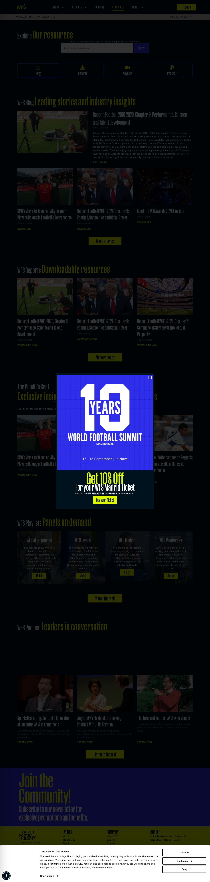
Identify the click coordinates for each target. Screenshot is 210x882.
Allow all (184, 852)
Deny (184, 869)
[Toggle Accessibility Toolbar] (6, 876)
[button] (150, 377)
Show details (47, 876)
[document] (105, 441)
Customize (182, 861)
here (109, 867)
